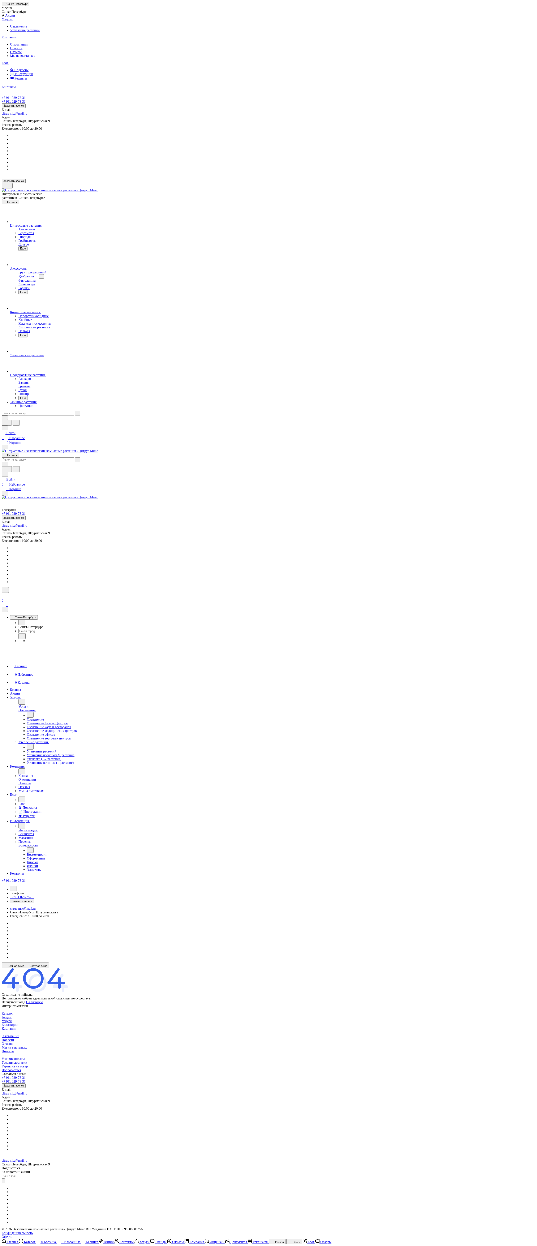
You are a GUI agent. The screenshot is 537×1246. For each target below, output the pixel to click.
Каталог (7, 1013)
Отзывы (16, 52)
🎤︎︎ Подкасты (19, 70)
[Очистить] (77, 413)
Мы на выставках (22, 55)
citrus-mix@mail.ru (14, 113)
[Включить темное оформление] (7, 185)
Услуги (7, 1021)
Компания (9, 1028)
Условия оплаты (13, 1059)
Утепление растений (25, 30)
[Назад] (21, 622)
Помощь (8, 1051)
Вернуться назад (13, 1002)
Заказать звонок (13, 105)
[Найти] (16, 423)
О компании (19, 44)
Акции (7, 1017)
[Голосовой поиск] (7, 423)
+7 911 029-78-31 (14, 97)
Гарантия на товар (15, 1066)
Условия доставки (14, 1062)
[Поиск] (5, 590)
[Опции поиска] (5, 417)
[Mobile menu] (5, 493)
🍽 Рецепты (18, 78)
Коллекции (10, 1025)
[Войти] (3, 595)
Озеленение (18, 26)
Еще (23, 248)
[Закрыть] (5, 609)
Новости (16, 48)
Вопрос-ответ (11, 1070)
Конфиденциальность (17, 1233)
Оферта (7, 1236)
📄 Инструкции (21, 74)
